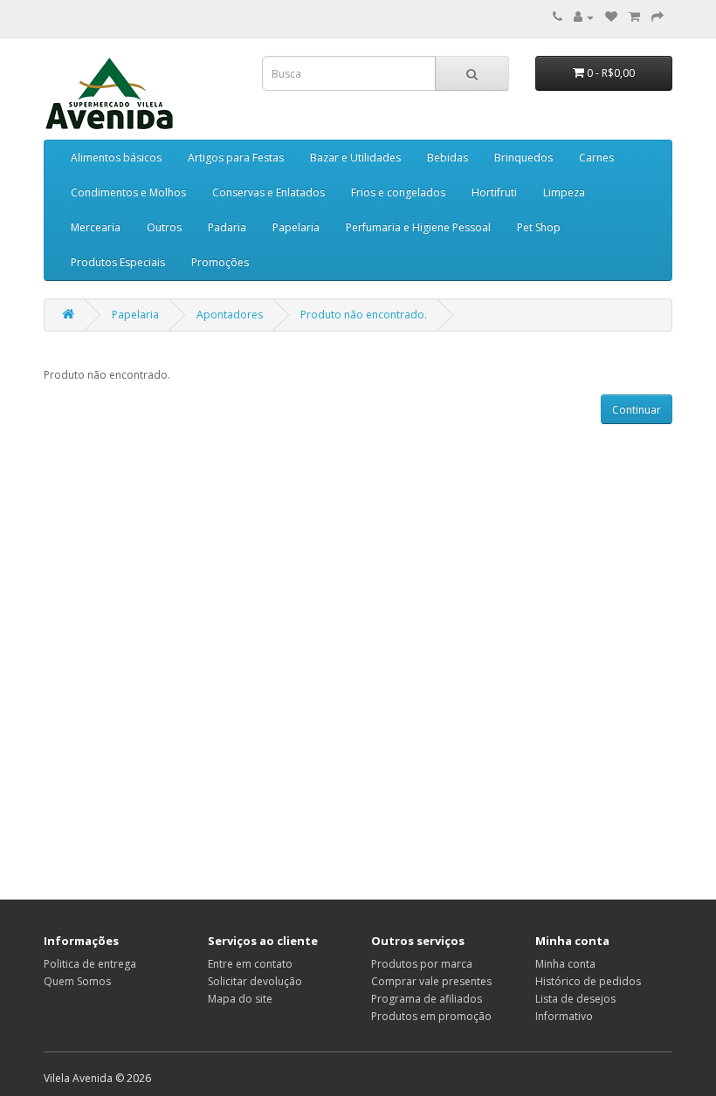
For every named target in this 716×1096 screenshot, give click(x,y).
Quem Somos (77, 981)
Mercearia (95, 227)
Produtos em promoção (431, 1016)
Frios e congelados (398, 192)
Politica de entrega (90, 963)
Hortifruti (494, 192)
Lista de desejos (575, 998)
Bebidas (447, 157)
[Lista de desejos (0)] (611, 17)
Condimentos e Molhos (128, 192)
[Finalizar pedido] (657, 17)
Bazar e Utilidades (355, 157)
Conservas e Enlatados (268, 192)
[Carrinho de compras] (634, 17)
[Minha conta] (584, 17)
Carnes (596, 157)
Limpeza (564, 192)
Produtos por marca (421, 963)
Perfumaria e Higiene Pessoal (418, 227)
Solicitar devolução (255, 981)
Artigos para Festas (236, 157)
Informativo (564, 1016)
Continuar (636, 409)
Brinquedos (523, 157)
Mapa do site (240, 998)
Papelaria (296, 227)
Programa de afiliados (426, 998)
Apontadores (229, 314)
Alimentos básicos (116, 157)
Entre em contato (250, 963)
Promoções (220, 262)
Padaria (227, 227)
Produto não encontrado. (363, 314)
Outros (164, 227)
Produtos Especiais (118, 262)
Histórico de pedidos (588, 981)
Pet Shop (539, 227)
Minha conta (565, 963)
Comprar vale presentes (431, 981)
